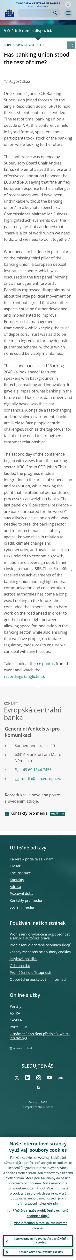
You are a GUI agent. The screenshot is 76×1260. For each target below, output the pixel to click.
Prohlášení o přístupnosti (30, 973)
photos (48, 664)
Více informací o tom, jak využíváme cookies (40, 1226)
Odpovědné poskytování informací (38, 980)
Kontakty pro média (29, 814)
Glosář (15, 866)
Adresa (15, 887)
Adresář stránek (23, 1048)
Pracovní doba (21, 894)
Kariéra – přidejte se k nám (32, 859)
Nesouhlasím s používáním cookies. (41, 1252)
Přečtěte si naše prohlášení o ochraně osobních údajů (40, 1213)
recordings (13, 677)
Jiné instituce (20, 873)
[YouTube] (49, 1077)
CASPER (16, 1020)
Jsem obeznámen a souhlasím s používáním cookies (41, 1241)
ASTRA (15, 1013)
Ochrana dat (20, 966)
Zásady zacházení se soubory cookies (40, 952)
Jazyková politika (23, 959)
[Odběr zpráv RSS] (38, 1087)
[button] (68, 4)
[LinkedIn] (27, 1077)
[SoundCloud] (60, 1077)
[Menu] (68, 13)
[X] (16, 1077)
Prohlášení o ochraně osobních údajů (40, 945)
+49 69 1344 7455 (36, 770)
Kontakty (17, 880)
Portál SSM (18, 1027)
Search (55, 12)
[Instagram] (38, 1077)
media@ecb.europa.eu (41, 779)
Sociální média (22, 907)
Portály (15, 1006)
